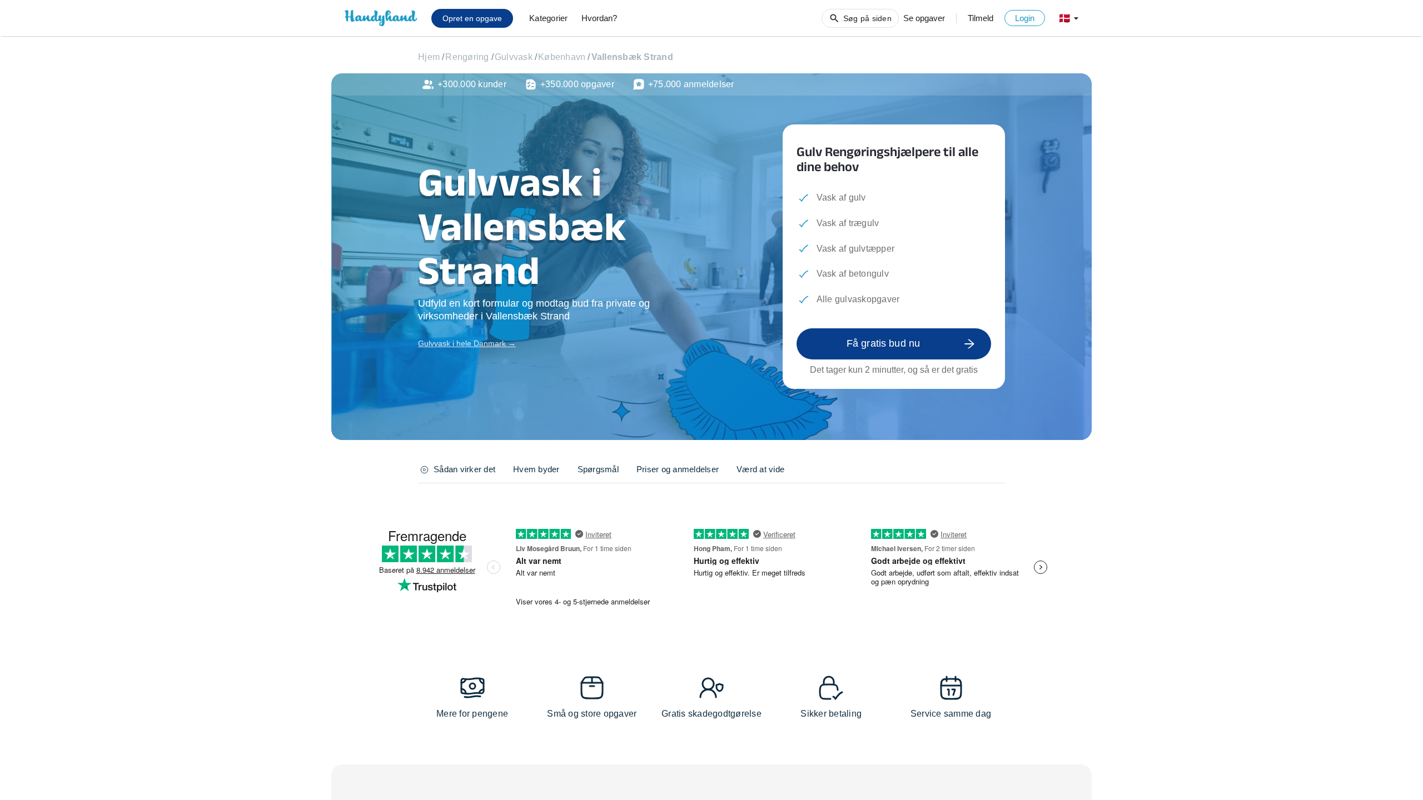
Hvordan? (599, 18)
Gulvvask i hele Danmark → (467, 343)
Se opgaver (924, 18)
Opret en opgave (472, 18)
